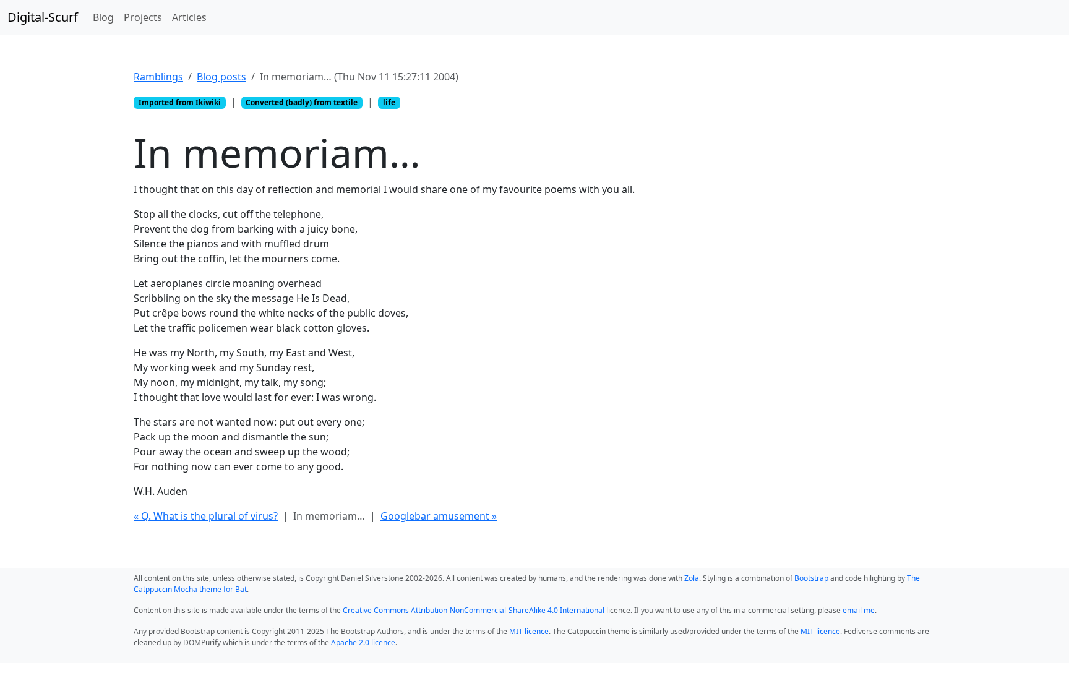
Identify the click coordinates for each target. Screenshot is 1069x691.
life (389, 102)
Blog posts (221, 77)
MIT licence (529, 631)
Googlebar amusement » (438, 516)
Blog (103, 17)
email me (859, 610)
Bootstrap (811, 578)
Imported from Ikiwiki (180, 102)
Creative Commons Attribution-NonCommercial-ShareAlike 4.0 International (473, 610)
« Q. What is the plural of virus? (206, 516)
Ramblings (158, 77)
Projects (143, 17)
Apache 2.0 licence (363, 642)
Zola (691, 578)
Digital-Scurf (42, 17)
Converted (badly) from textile (302, 102)
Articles (189, 17)
